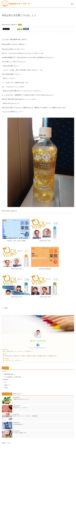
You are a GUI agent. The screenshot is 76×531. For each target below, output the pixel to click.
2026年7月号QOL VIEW (16, 268)
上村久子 (15, 24)
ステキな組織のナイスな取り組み (12, 377)
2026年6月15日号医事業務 (45, 268)
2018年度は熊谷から (18, 424)
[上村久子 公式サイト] (16, 4)
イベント (5, 382)
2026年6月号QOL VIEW (16, 296)
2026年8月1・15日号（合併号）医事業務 (16, 240)
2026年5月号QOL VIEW (45, 296)
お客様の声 (5, 379)
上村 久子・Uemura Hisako (38, 341)
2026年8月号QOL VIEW (45, 240)
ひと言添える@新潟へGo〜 (20, 432)
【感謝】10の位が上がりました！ (21, 399)
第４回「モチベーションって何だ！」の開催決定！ (26, 416)
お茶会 (6, 387)
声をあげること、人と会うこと (21, 407)
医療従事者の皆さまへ (9, 374)
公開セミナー (7, 385)
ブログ (20, 24)
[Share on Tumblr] (26, 29)
